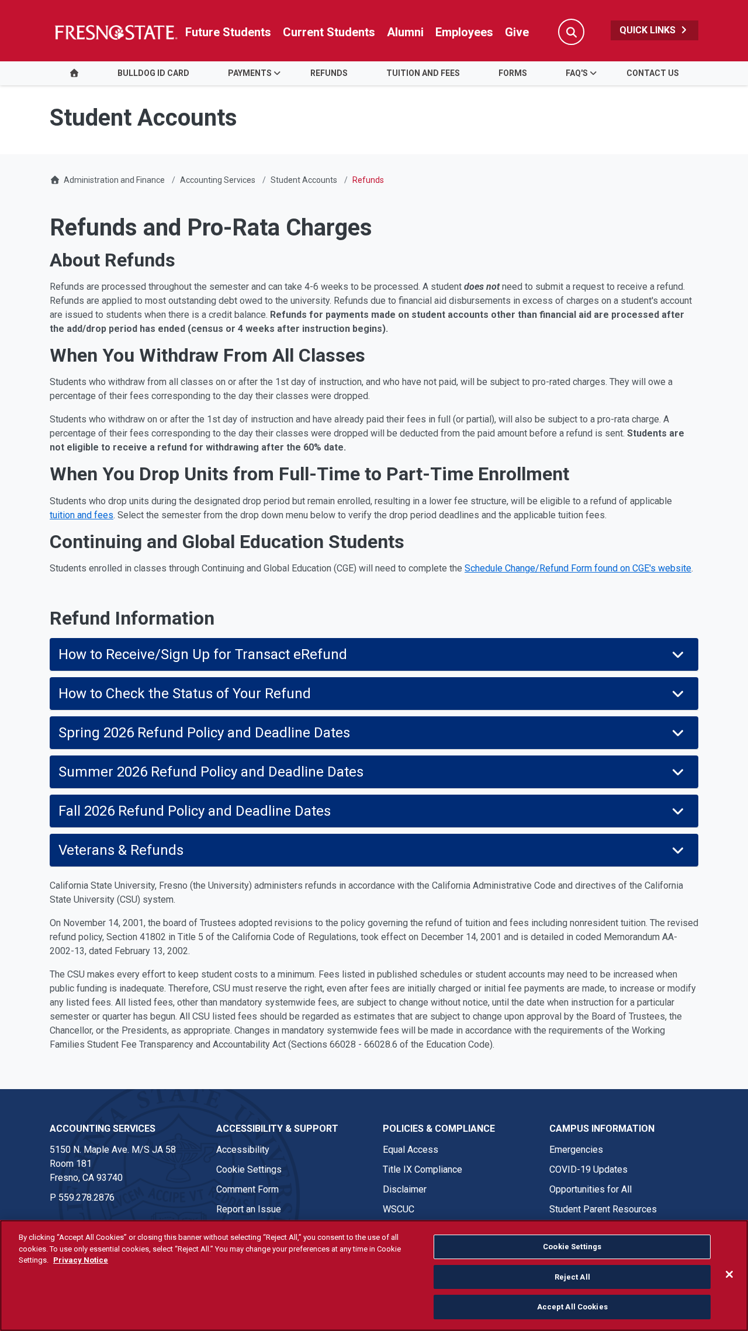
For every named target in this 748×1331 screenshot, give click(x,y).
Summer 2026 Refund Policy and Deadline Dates (210, 772)
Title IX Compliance (422, 1169)
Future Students (228, 32)
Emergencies (576, 1149)
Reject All (572, 1277)
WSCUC (398, 1209)
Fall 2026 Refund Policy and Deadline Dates (199, 811)
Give (517, 32)
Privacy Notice (80, 1260)
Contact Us (652, 73)
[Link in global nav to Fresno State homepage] (115, 32)
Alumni (405, 32)
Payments (250, 73)
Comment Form (247, 1189)
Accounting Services (217, 180)
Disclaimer (405, 1189)
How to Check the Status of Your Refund (184, 693)
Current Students (329, 32)
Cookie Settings (249, 1169)
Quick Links (648, 30)
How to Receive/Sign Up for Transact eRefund (202, 654)
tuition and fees (81, 515)
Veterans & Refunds (120, 850)
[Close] (729, 1274)
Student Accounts (304, 180)
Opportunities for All (590, 1189)
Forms (512, 73)
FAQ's (577, 73)
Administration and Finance (114, 180)
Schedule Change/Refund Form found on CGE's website (578, 568)
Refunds (329, 73)
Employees (464, 32)
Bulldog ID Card (153, 73)
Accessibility (242, 1149)
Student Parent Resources (603, 1209)
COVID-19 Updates (588, 1169)
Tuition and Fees (423, 73)
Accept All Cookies (572, 1306)
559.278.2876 (86, 1197)
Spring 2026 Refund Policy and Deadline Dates (204, 733)
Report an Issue (248, 1209)
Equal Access (410, 1149)
